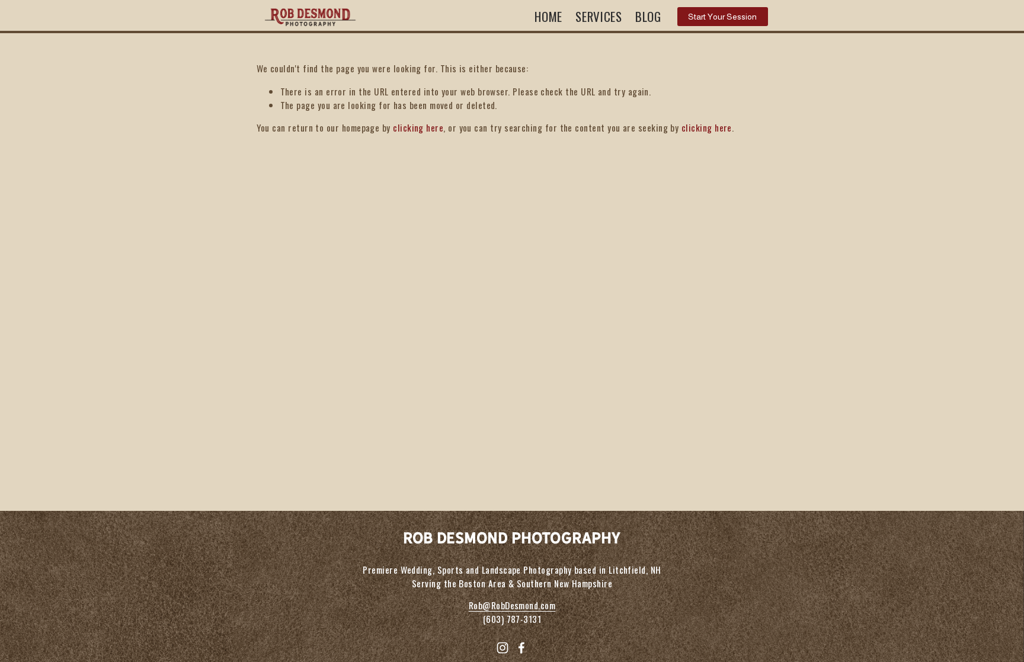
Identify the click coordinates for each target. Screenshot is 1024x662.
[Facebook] (521, 648)
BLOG (648, 16)
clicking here (418, 127)
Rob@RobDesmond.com (512, 605)
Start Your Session (722, 16)
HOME (548, 16)
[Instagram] (502, 648)
